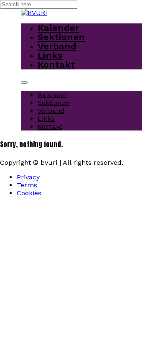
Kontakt (56, 64)
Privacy (28, 177)
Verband (57, 46)
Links (50, 55)
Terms (27, 185)
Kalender (58, 28)
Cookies (29, 193)
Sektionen (61, 37)
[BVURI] (34, 13)
